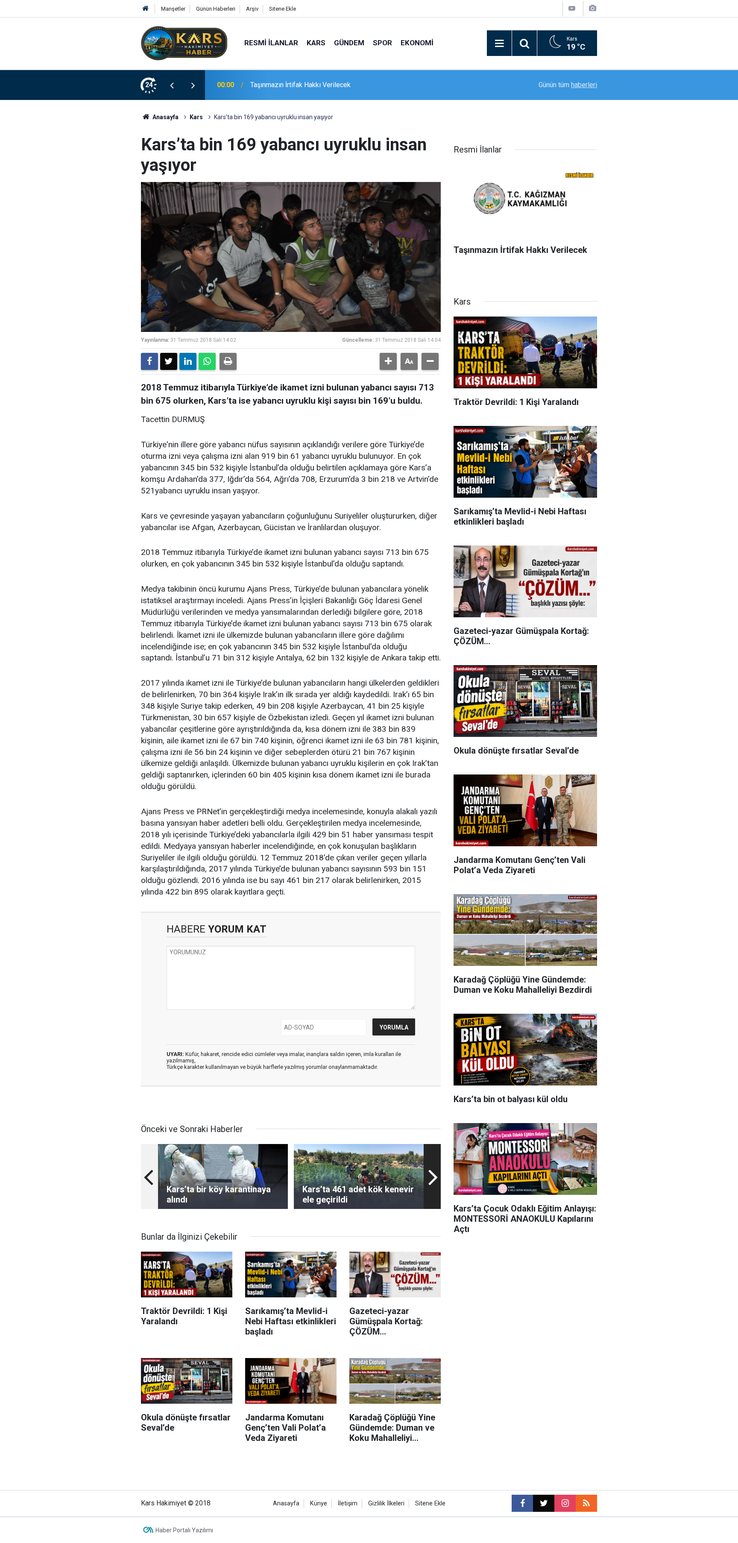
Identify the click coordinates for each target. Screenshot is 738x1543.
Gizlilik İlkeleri (386, 1503)
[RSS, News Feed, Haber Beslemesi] (586, 1503)
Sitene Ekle (282, 9)
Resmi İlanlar (271, 42)
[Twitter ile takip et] (543, 1503)
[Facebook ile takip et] (522, 1503)
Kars (316, 42)
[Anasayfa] (145, 9)
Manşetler (173, 9)
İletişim (347, 1503)
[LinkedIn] (187, 361)
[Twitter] (168, 361)
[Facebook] (149, 361)
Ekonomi (417, 42)
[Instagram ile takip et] (565, 1503)
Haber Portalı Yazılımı (184, 1530)
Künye (318, 1503)
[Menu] (499, 43)
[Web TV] (572, 8)
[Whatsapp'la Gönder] (207, 361)
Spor (382, 42)
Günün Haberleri (215, 9)
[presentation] (171, 85)
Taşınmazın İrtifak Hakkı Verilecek (300, 85)
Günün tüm (568, 85)
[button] (388, 361)
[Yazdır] (228, 361)
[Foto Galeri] (592, 8)
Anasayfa (165, 117)
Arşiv (252, 9)
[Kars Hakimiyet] (184, 42)
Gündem (349, 42)
